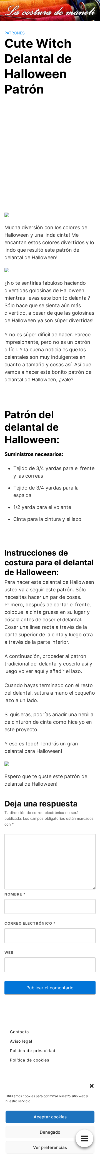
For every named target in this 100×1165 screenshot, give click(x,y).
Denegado (50, 1132)
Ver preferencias (50, 1147)
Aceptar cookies (50, 1116)
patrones (14, 33)
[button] (91, 1085)
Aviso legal (21, 1041)
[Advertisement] (50, 156)
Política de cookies (29, 1060)
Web (9, 952)
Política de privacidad (33, 1050)
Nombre (15, 894)
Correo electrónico (30, 923)
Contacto (19, 1031)
